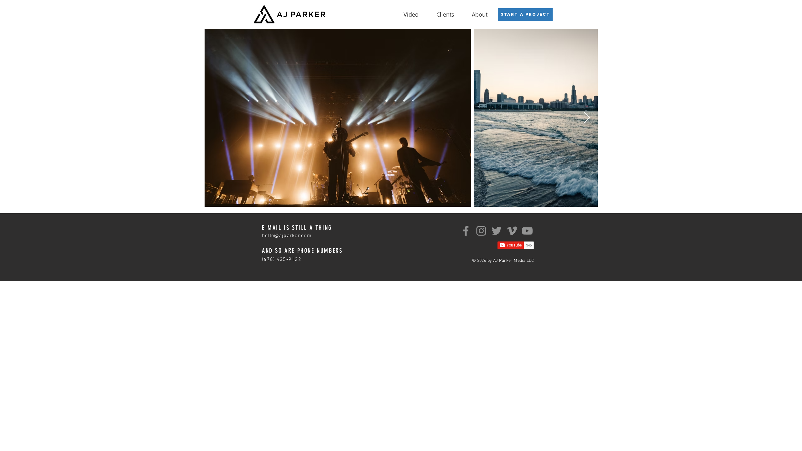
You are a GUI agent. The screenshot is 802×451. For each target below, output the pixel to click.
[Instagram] (481, 230)
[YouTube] (527, 230)
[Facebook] (465, 230)
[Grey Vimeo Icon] (511, 230)
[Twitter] (496, 230)
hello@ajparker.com (287, 236)
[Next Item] (587, 118)
